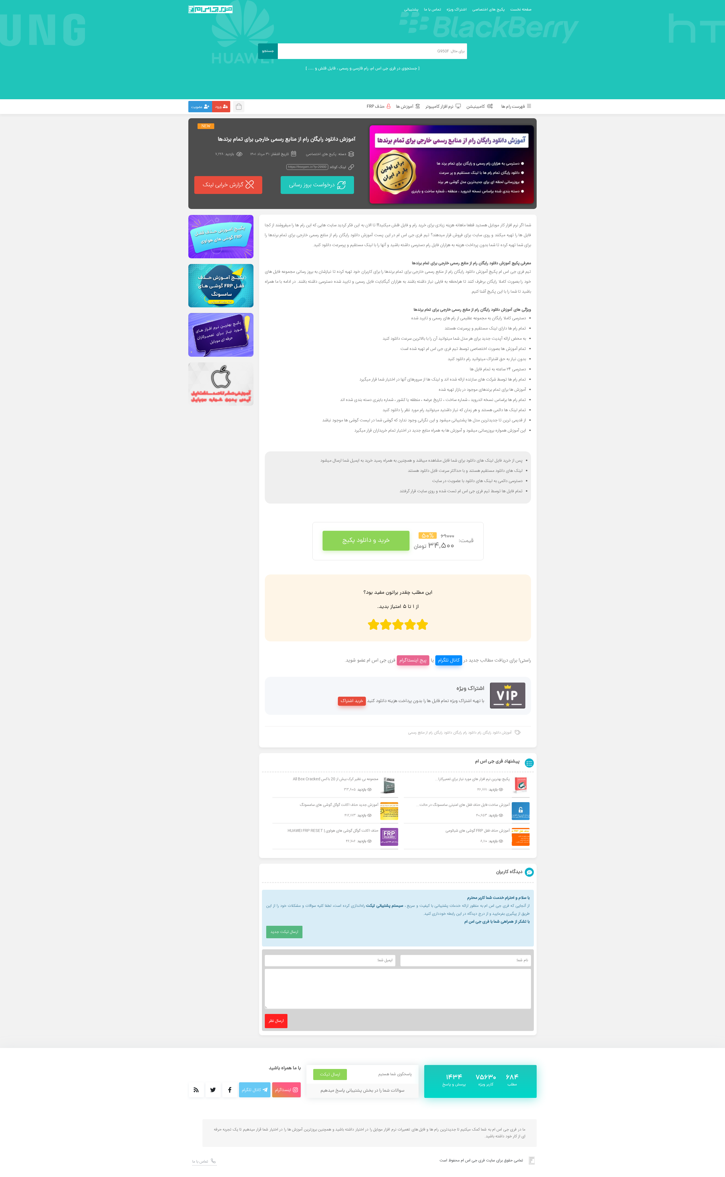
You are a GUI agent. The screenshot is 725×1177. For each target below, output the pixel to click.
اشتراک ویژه (457, 10)
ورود (218, 107)
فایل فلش (399, 225)
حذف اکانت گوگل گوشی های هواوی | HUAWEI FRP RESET (333, 831)
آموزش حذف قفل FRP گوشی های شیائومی (477, 831)
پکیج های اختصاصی (488, 10)
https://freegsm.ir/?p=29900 (307, 167)
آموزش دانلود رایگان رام (494, 733)
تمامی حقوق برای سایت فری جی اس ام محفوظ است (481, 1160)
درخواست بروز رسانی (312, 185)
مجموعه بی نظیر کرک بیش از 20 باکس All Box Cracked (335, 779)
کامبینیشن (476, 106)
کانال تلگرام (448, 660)
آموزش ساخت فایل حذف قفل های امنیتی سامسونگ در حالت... (463, 805)
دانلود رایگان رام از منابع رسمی (430, 733)
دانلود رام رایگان (464, 733)
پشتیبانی (411, 10)
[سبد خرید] (240, 106)
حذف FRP (376, 106)
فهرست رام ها (513, 106)
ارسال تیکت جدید (284, 932)
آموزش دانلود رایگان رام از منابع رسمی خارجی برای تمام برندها (286, 139)
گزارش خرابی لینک (223, 185)
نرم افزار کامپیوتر (439, 106)
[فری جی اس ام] (210, 9)
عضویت (196, 107)
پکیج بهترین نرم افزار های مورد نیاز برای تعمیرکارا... (472, 779)
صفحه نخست (521, 10)
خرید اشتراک (352, 701)
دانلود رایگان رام (485, 263)
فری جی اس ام (409, 235)
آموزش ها (405, 106)
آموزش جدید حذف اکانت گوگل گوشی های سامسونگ (339, 805)
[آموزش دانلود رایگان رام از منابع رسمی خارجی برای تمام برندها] (452, 164)
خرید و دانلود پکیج (366, 541)
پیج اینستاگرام (413, 660)
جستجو (268, 51)
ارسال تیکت (330, 1074)
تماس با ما (432, 10)
